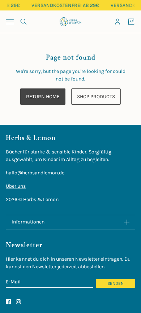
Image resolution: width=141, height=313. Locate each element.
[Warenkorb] (131, 22)
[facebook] (8, 302)
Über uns (16, 186)
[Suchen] (23, 22)
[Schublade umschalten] (10, 21)
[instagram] (18, 302)
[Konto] (117, 22)
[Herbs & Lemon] (70, 21)
